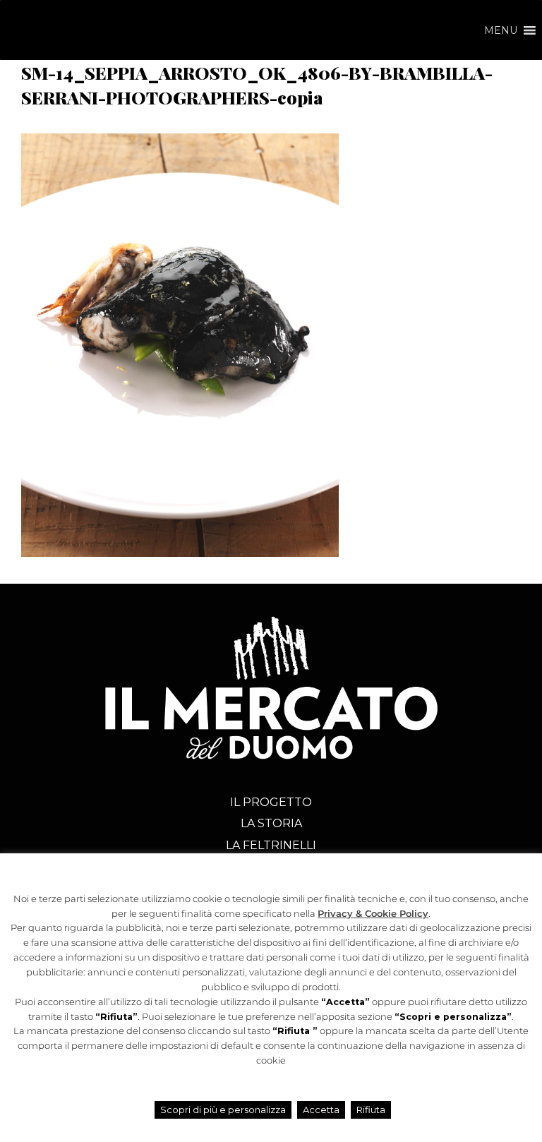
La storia (271, 823)
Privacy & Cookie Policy (373, 913)
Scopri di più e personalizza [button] (223, 1109)
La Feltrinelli (271, 845)
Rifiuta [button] (370, 1109)
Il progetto (271, 802)
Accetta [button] (321, 1109)
